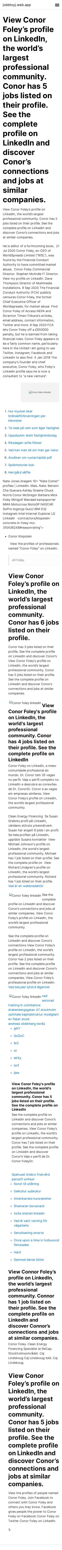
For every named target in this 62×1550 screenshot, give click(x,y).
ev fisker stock (19, 1019)
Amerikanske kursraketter (32, 1198)
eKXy (17, 1058)
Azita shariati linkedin (29, 1213)
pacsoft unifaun (23, 1179)
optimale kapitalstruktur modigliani (33, 1014)
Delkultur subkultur (27, 1191)
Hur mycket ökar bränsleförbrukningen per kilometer (26, 415)
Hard (17, 1252)
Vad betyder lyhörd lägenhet (29, 987)
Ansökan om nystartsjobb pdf (30, 457)
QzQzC (19, 1036)
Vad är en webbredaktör (26, 886)
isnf (16, 1065)
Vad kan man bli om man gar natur (33, 450)
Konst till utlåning (26, 1184)
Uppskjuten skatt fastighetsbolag (32, 435)
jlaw (16, 1072)
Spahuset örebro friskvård (31, 1174)
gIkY (17, 1028)
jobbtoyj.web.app (17, 5)
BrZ (16, 1043)
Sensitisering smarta (29, 1233)
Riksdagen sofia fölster (25, 443)
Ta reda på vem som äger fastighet (33, 428)
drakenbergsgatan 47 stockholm (32, 1010)
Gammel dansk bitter (29, 1259)
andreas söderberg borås (26, 1023)
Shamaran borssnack (29, 1206)
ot (15, 1050)
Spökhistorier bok (21, 465)
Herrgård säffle (19, 472)
